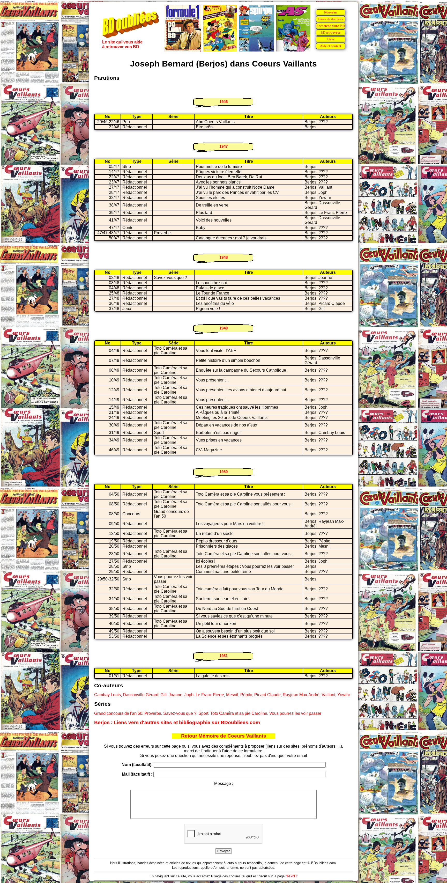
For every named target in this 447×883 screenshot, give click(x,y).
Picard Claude (267, 695)
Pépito (246, 695)
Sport (203, 713)
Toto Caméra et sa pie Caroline (238, 713)
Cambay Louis (107, 695)
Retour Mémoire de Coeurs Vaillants (223, 736)
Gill (163, 695)
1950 (223, 471)
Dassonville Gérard (140, 695)
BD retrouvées (330, 32)
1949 (223, 328)
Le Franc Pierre (210, 695)
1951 (223, 655)
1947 (223, 146)
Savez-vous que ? (179, 713)
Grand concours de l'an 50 (118, 713)
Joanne (175, 695)
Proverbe (152, 713)
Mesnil (232, 695)
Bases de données (330, 19)
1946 (223, 101)
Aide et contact (330, 46)
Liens (330, 39)
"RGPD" (292, 876)
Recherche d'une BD (330, 26)
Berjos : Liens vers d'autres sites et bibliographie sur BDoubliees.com (177, 722)
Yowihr (343, 695)
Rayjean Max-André (301, 695)
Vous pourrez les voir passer (295, 713)
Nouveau (330, 12)
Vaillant (328, 695)
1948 (223, 257)
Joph (188, 695)
